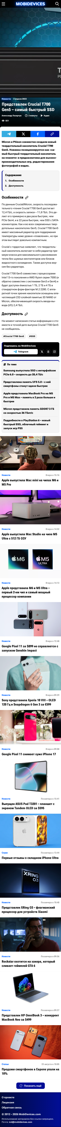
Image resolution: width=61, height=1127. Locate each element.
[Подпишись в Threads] (48, 351)
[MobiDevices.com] (30, 3)
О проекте (8, 1097)
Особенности (16, 180)
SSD (33, 336)
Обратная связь (12, 1107)
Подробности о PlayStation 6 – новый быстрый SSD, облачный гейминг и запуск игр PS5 (26, 424)
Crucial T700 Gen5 (14, 336)
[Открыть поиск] (57, 4)
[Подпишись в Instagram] (54, 351)
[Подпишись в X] (42, 351)
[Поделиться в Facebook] (37, 134)
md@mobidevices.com (20, 1122)
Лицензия (8, 1102)
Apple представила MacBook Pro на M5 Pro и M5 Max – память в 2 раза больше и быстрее (29, 397)
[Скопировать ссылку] (52, 134)
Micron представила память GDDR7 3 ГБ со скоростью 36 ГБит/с (28, 410)
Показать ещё (32, 1085)
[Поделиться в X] (23, 134)
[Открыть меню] (3, 4)
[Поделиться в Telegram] (9, 134)
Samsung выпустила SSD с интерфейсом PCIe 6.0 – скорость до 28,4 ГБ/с (29, 372)
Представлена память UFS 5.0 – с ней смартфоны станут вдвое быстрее (27, 383)
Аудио (46, 115)
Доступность (16, 185)
